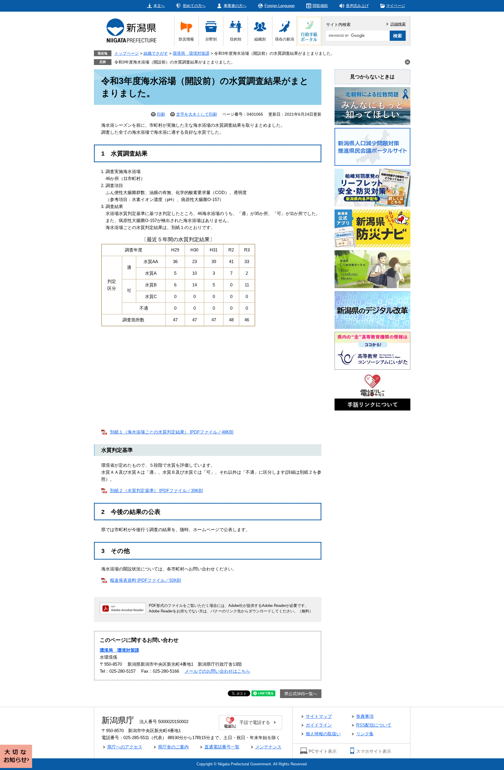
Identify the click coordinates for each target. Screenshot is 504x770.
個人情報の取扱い (323, 733)
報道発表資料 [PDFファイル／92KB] (145, 580)
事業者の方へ (235, 5)
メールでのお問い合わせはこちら (217, 671)
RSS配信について (373, 725)
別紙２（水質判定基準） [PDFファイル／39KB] (156, 490)
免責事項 (365, 716)
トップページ (126, 53)
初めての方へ (194, 5)
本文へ (159, 5)
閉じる (407, 62)
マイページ (395, 5)
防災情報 (186, 39)
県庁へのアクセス (124, 746)
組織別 (260, 39)
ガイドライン (319, 725)
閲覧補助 (320, 5)
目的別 (235, 39)
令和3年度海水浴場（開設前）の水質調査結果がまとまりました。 (174, 62)
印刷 (161, 114)
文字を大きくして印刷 (196, 114)
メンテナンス (268, 746)
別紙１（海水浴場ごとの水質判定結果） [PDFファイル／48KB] (171, 431)
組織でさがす (156, 53)
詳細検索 (398, 24)
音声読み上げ (357, 5)
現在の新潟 (284, 39)
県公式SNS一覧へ (300, 693)
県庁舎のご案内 (173, 746)
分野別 (211, 39)
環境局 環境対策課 (191, 53)
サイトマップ (319, 716)
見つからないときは (372, 77)
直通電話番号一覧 (221, 746)
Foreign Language (280, 5)
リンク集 (365, 733)
